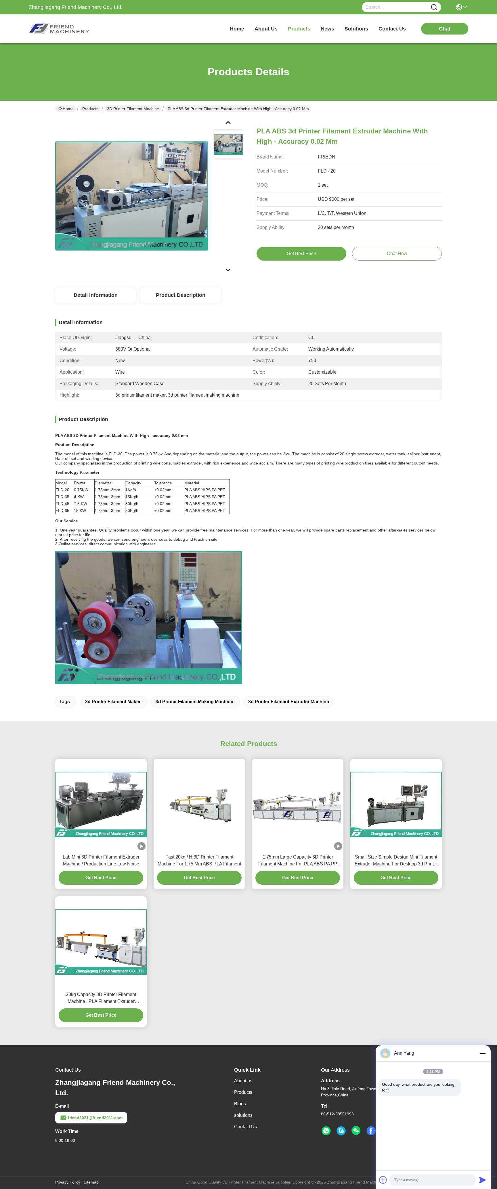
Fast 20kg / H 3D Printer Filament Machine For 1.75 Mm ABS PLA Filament (199, 860)
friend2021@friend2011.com (95, 1117)
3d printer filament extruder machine (288, 701)
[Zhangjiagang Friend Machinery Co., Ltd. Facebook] (371, 1130)
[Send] (482, 1179)
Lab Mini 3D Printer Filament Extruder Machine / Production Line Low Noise (101, 860)
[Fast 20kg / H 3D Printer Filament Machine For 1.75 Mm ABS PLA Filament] (199, 804)
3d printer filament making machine (194, 701)
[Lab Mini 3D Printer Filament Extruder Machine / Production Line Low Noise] (101, 804)
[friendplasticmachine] (341, 1130)
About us (243, 1080)
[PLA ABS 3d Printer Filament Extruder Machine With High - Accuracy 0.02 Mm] (131, 195)
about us (266, 29)
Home (237, 29)
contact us (392, 29)
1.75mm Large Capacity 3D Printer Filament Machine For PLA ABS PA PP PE (297, 861)
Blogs (240, 1103)
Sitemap (91, 1182)
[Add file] (383, 1179)
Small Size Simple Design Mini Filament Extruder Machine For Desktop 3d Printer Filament (396, 861)
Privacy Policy (67, 1182)
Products (90, 108)
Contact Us (245, 1126)
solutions (356, 29)
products (299, 29)
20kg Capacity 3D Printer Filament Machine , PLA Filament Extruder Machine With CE (101, 998)
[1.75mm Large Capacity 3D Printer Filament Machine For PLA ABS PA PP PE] (297, 804)
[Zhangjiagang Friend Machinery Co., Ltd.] (60, 28)
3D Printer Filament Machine (133, 108)
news (327, 29)
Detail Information (96, 295)
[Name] (434, 7)
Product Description (180, 295)
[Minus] (482, 1053)
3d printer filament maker (113, 701)
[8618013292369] (326, 1130)
